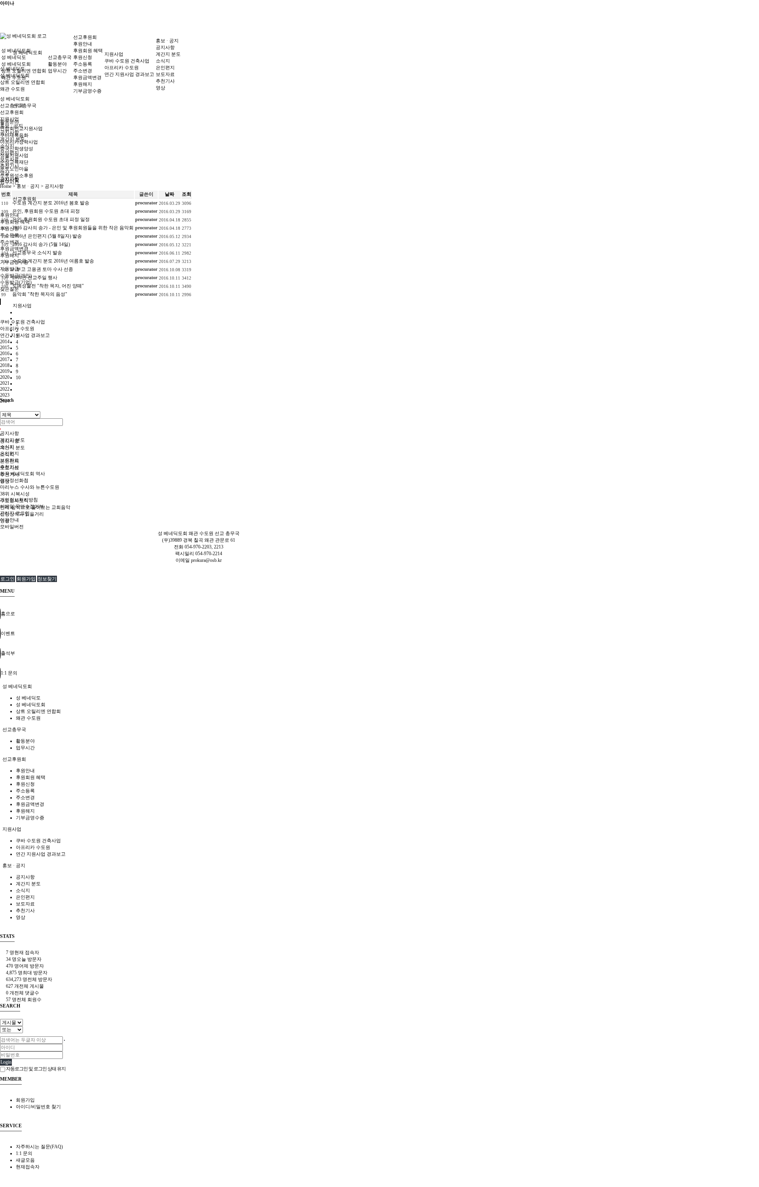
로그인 (7, 579)
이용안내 (9, 520)
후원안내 (9, 215)
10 (18, 377)
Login (5, 1062)
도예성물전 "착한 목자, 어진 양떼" (48, 286)
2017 (4, 359)
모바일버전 (12, 526)
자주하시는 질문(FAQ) (39, 1146)
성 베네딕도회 (16, 50)
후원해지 (9, 255)
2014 (4, 341)
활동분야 (57, 64)
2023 (4, 395)
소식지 (163, 61)
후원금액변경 (14, 248)
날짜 (169, 194)
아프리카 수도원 (121, 67)
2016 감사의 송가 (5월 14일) (41, 244)
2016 (4, 353)
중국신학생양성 (16, 148)
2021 (4, 383)
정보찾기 (47, 579)
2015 (4, 347)
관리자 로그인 (15, 513)
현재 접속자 (22, 952)
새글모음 (25, 1160)
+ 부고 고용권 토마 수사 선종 (42, 269)
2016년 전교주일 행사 (34, 277)
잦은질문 (9, 289)
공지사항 (9, 433)
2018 (4, 365)
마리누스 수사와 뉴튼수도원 (29, 487)
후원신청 (9, 228)
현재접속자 (28, 1167)
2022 (4, 389)
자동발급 (9, 269)
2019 (4, 371)
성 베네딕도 (13, 57)
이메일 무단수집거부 (22, 506)
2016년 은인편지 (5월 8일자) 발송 (47, 236)
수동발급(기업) (16, 282)
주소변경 (9, 242)
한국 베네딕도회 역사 (22, 473)
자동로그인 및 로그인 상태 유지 (35, 1069)
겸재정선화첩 (14, 480)
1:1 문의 (24, 1153)
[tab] (379, 686)
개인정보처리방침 (19, 500)
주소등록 (9, 235)
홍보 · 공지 (167, 40)
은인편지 (165, 67)
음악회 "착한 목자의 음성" (39, 294)
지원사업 (22, 305)
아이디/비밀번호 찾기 (38, 1107)
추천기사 (165, 81)
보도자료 (165, 74)
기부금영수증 (87, 91)
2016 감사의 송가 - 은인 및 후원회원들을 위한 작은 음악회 (73, 228)
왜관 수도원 (12, 89)
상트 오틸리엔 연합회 (22, 82)
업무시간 (57, 71)
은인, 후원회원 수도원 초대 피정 (46, 211)
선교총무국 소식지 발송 (37, 252)
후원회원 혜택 (88, 50)
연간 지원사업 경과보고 (25, 335)
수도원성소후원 (16, 175)
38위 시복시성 (15, 494)
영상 (160, 88)
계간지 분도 (168, 54)
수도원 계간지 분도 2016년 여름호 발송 (53, 261)
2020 (4, 377)
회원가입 (26, 579)
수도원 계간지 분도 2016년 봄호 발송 (50, 203)
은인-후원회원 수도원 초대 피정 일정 (51, 219)
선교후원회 (24, 199)
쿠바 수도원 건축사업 (22, 322)
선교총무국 (24, 105)
